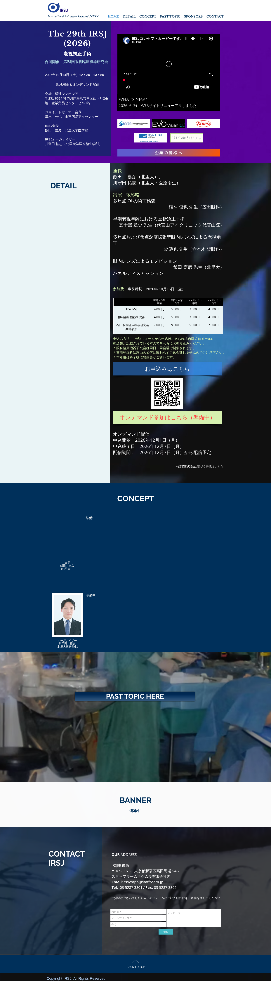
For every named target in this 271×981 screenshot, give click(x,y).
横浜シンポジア (66, 94)
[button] (167, 417)
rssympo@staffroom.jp (143, 881)
